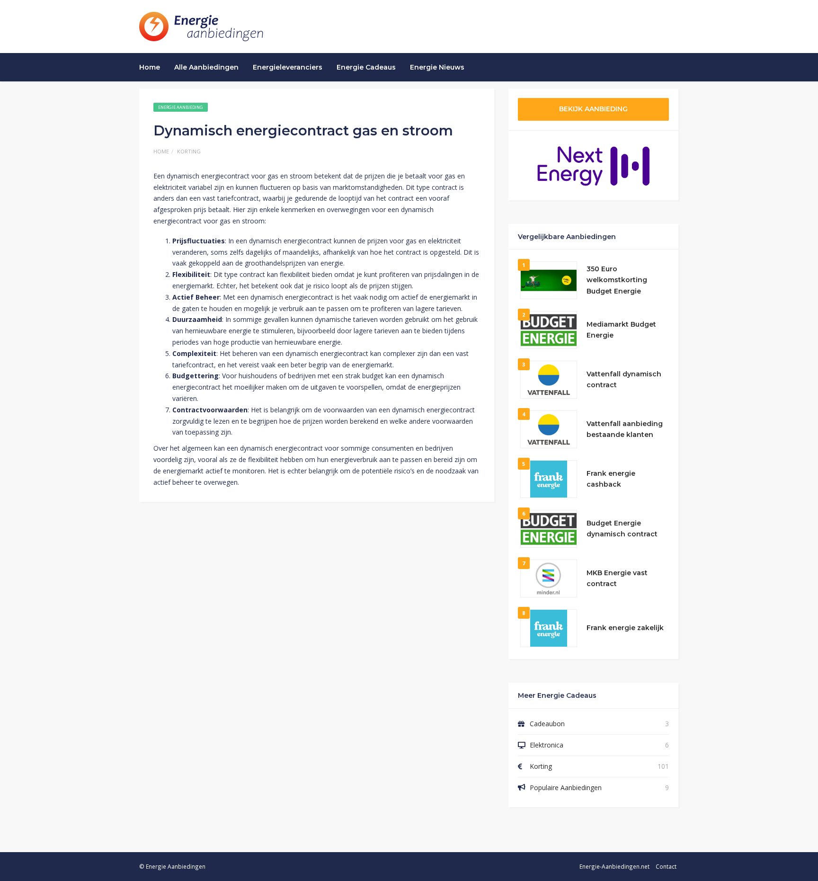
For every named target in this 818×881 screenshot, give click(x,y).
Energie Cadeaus (366, 67)
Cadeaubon (547, 723)
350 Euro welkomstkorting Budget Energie (617, 280)
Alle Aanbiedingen (206, 67)
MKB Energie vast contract (617, 578)
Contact (666, 866)
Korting (189, 151)
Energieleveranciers (287, 67)
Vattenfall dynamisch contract (624, 380)
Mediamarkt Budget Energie (621, 330)
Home (149, 67)
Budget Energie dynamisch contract (622, 529)
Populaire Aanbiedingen (566, 787)
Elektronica (546, 744)
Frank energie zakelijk (625, 627)
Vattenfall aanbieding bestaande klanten (625, 429)
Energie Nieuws (437, 67)
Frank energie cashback (611, 479)
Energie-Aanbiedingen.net (614, 866)
